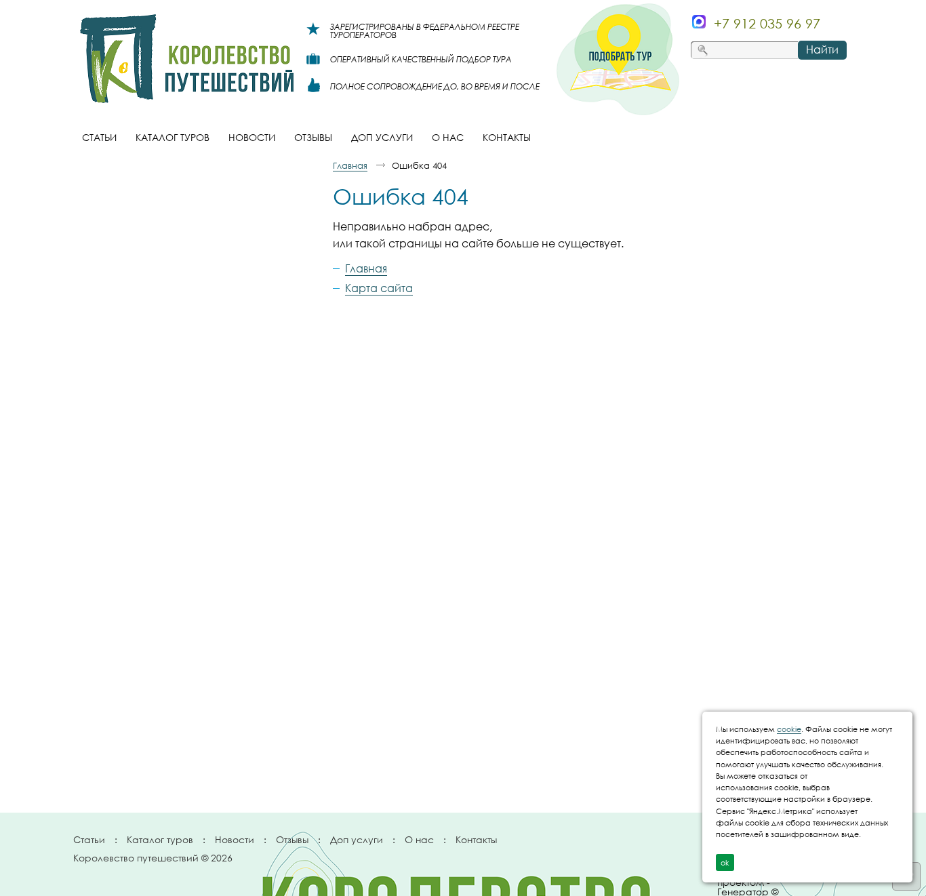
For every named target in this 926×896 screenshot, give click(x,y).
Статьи (89, 839)
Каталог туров (160, 839)
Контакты (476, 839)
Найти (822, 49)
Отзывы (292, 839)
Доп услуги (356, 839)
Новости (234, 839)
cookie (789, 729)
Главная (350, 165)
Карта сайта (379, 288)
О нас (419, 839)
